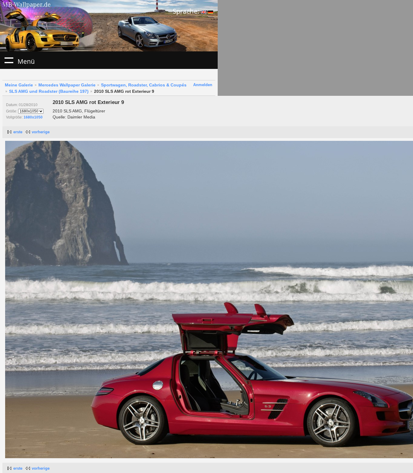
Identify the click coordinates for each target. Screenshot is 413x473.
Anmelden (202, 85)
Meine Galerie (19, 85)
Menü (9, 60)
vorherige (41, 132)
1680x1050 (33, 117)
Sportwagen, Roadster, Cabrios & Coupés (144, 85)
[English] (203, 11)
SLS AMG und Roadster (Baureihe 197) (49, 91)
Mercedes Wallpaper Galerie (67, 85)
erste (17, 132)
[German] (210, 11)
